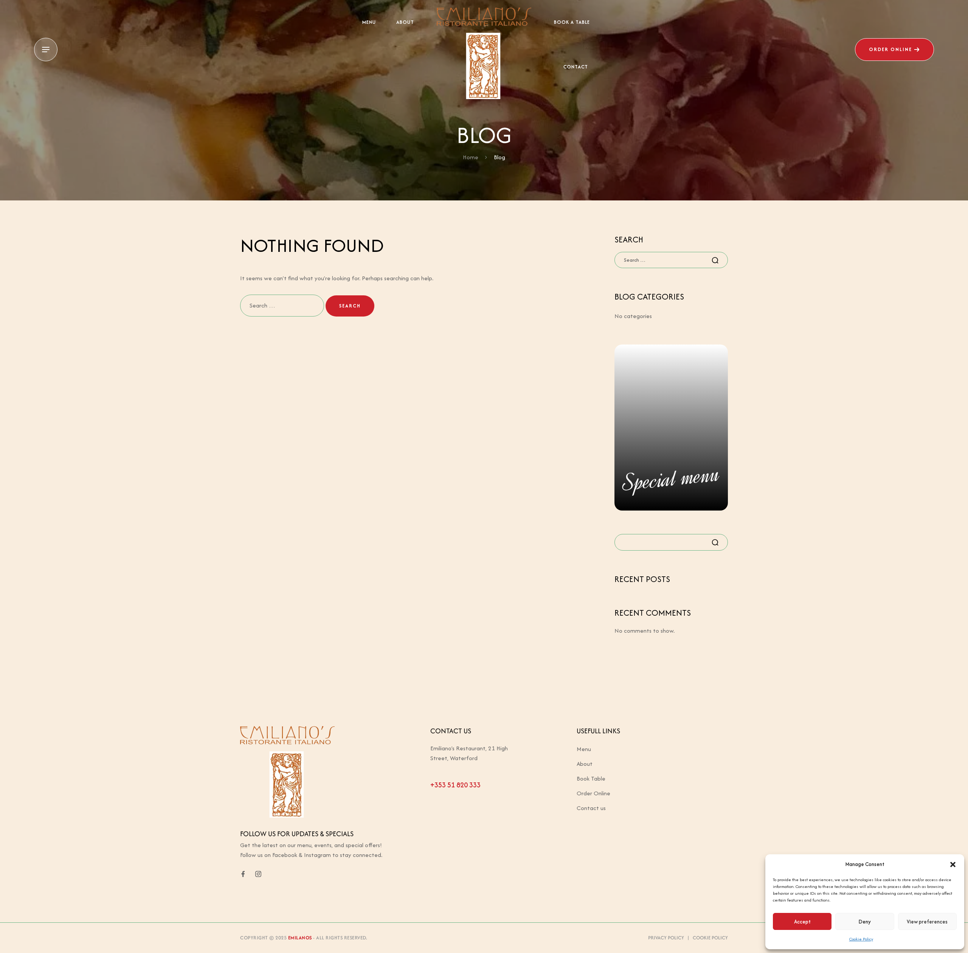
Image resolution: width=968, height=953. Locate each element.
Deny (865, 921)
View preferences (927, 921)
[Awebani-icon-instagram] (258, 874)
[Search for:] (283, 305)
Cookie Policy (861, 939)
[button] (953, 864)
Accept (802, 921)
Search (717, 542)
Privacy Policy (666, 937)
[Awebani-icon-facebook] (243, 874)
